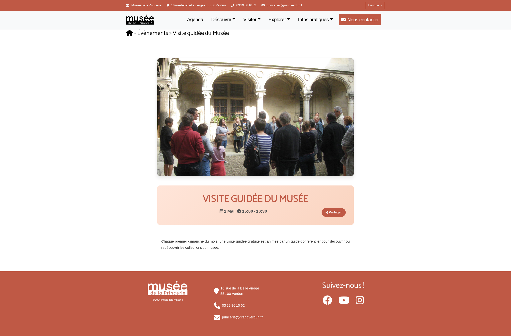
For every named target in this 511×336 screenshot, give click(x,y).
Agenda (195, 19)
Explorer (277, 19)
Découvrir (221, 19)
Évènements (152, 33)
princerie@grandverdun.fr (285, 5)
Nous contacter (363, 19)
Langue (374, 5)
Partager (335, 212)
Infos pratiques (313, 19)
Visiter (249, 19)
